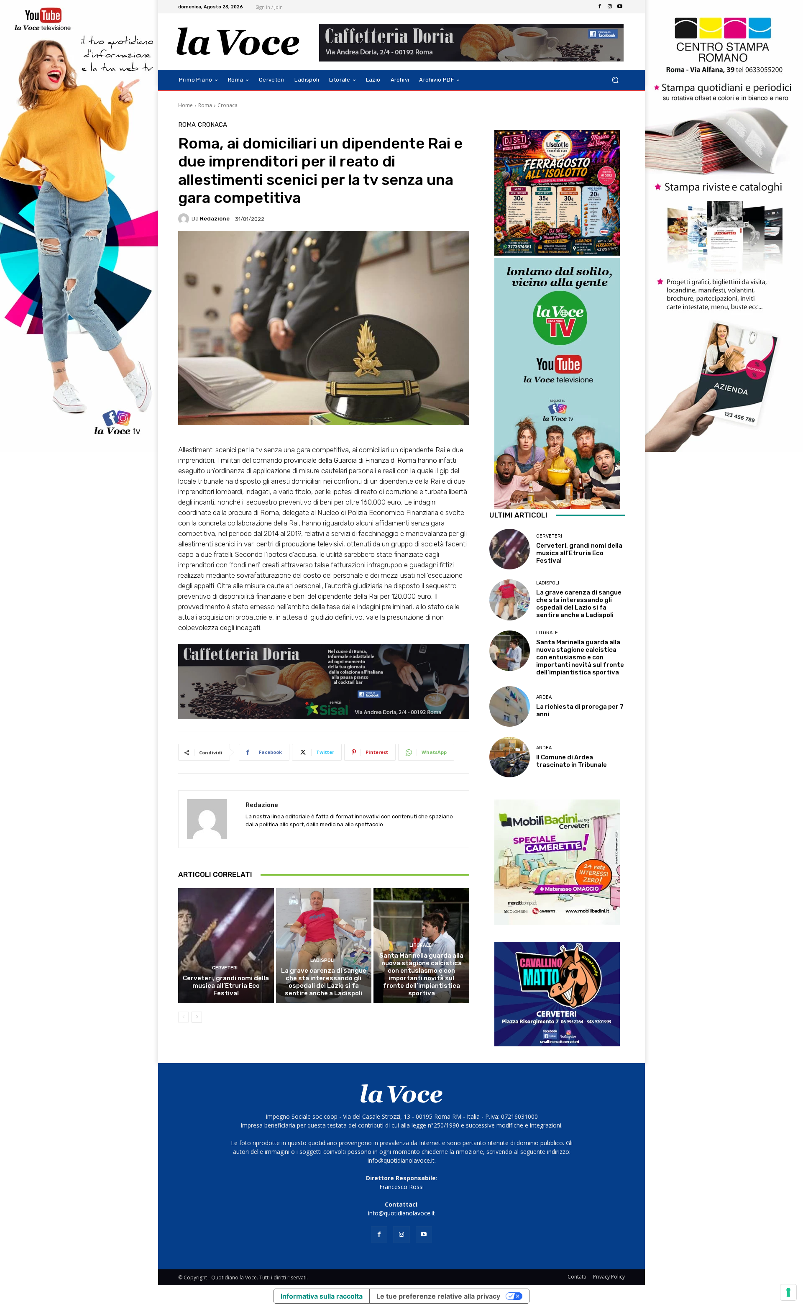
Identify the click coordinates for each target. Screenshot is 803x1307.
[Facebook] (600, 7)
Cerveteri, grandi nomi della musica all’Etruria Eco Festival (226, 985)
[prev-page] (183, 1017)
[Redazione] (185, 218)
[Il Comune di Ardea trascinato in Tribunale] (509, 757)
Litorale (420, 945)
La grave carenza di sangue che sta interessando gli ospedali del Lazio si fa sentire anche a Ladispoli (323, 982)
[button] (615, 80)
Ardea (544, 697)
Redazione (215, 218)
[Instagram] (610, 7)
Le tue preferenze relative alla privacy (438, 1296)
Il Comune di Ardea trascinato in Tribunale (571, 761)
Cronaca (227, 105)
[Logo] (238, 41)
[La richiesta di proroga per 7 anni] (509, 706)
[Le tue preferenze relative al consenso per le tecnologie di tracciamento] (788, 1292)
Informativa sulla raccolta (322, 1296)
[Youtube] (620, 7)
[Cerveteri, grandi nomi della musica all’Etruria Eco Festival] (226, 945)
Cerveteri (225, 968)
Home (185, 105)
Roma (205, 105)
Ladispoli (322, 960)
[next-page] (197, 1017)
